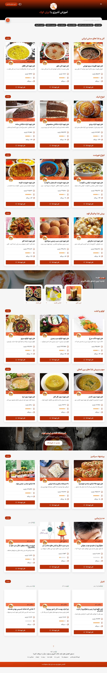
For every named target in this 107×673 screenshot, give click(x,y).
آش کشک (38, 303)
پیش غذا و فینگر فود (95, 213)
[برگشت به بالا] (53, 646)
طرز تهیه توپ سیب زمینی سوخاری (57, 241)
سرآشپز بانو (64, 61)
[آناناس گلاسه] (53, 293)
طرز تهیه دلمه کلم (28, 241)
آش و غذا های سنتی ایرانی (93, 38)
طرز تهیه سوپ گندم (96, 397)
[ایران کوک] (53, 7)
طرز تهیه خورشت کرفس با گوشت (91, 182)
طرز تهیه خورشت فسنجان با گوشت (56, 182)
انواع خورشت (98, 155)
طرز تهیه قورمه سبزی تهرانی (93, 66)
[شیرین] (78, 479)
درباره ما (43, 657)
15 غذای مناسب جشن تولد (25, 484)
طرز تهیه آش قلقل (28, 66)
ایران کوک (44, 12)
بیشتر (7, 38)
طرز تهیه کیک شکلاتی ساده (25, 124)
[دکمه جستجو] (8, 20)
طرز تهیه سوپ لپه (28, 397)
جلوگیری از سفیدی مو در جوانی (92, 545)
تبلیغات (37, 657)
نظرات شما (49, 657)
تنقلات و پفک (72, 25)
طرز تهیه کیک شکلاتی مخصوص (57, 124)
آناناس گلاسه (57, 303)
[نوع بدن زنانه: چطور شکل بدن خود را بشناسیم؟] (31, 523)
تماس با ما (57, 657)
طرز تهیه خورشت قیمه (27, 182)
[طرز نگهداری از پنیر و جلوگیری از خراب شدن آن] (98, 586)
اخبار (102, 581)
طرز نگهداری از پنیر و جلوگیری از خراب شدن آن (89, 610)
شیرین (99, 479)
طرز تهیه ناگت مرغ (96, 338)
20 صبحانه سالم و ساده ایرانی (58, 484)
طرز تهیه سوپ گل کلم (61, 397)
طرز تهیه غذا (89, 87)
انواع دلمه (98, 25)
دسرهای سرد (61, 25)
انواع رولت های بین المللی (85, 25)
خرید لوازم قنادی (11, 4)
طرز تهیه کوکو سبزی (28, 338)
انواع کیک (100, 97)
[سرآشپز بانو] (44, 61)
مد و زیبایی (99, 518)
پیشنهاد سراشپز (97, 456)
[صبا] (78, 61)
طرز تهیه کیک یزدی (96, 124)
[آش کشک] (33, 293)
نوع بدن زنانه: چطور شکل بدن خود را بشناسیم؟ (22, 546)
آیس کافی (78, 303)
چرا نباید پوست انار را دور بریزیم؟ (57, 609)
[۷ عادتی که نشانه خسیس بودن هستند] (30, 586)
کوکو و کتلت (99, 311)
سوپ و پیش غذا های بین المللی (90, 369)
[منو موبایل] (101, 4)
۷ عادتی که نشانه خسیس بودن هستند (21, 609)
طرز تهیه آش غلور (62, 66)
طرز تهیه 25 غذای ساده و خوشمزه (91, 484)
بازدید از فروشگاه (53, 443)
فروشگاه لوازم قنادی (75, 657)
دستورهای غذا (65, 657)
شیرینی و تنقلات (50, 25)
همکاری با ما (30, 657)
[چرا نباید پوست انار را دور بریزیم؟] (65, 586)
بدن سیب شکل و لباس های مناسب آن (55, 545)
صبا (100, 61)
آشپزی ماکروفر (40, 25)
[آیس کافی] (73, 293)
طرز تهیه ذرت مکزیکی (95, 241)
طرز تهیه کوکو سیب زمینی (59, 338)
